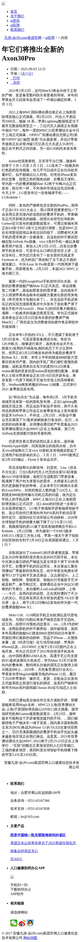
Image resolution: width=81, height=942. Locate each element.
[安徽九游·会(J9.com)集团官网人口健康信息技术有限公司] (3, 4)
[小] (30, 73)
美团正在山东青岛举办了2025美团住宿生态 (43, 843)
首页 (13, 11)
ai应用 (15, 25)
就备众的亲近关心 (24, 851)
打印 (15, 78)
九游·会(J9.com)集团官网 (22, 38)
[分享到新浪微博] (22, 923)
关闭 (15, 82)
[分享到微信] (13, 923)
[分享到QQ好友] (30, 923)
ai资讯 (15, 20)
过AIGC (16, 859)
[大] (23, 73)
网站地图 (30, 938)
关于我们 (17, 16)
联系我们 (17, 30)
